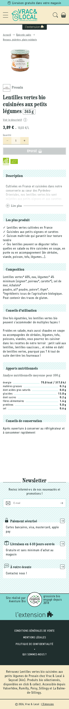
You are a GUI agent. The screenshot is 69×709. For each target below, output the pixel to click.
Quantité (7, 135)
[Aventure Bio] (34, 599)
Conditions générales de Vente (34, 631)
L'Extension (47, 704)
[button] (5, 15)
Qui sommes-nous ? (34, 654)
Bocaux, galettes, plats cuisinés (20, 39)
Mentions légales (34, 637)
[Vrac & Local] (24, 15)
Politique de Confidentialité (34, 644)
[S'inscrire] (58, 503)
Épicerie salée (23, 35)
